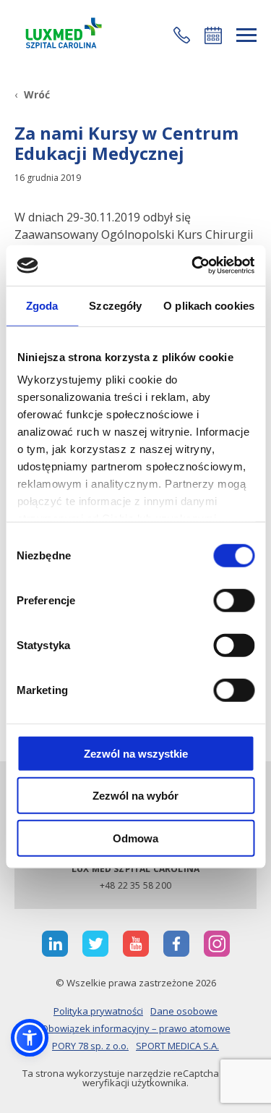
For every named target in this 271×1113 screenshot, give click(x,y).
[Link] (61, 35)
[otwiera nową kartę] (55, 944)
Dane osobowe (184, 1011)
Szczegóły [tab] (115, 305)
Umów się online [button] (213, 35)
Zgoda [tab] (42, 305)
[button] (181, 35)
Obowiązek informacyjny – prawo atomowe (136, 1028)
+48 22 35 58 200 (135, 885)
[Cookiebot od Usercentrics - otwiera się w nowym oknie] (193, 265)
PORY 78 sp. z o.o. (90, 1046)
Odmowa (135, 837)
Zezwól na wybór (135, 796)
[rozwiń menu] (246, 35)
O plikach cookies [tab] (208, 305)
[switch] (233, 599)
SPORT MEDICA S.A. (177, 1046)
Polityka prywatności (98, 1011)
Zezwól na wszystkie (136, 753)
